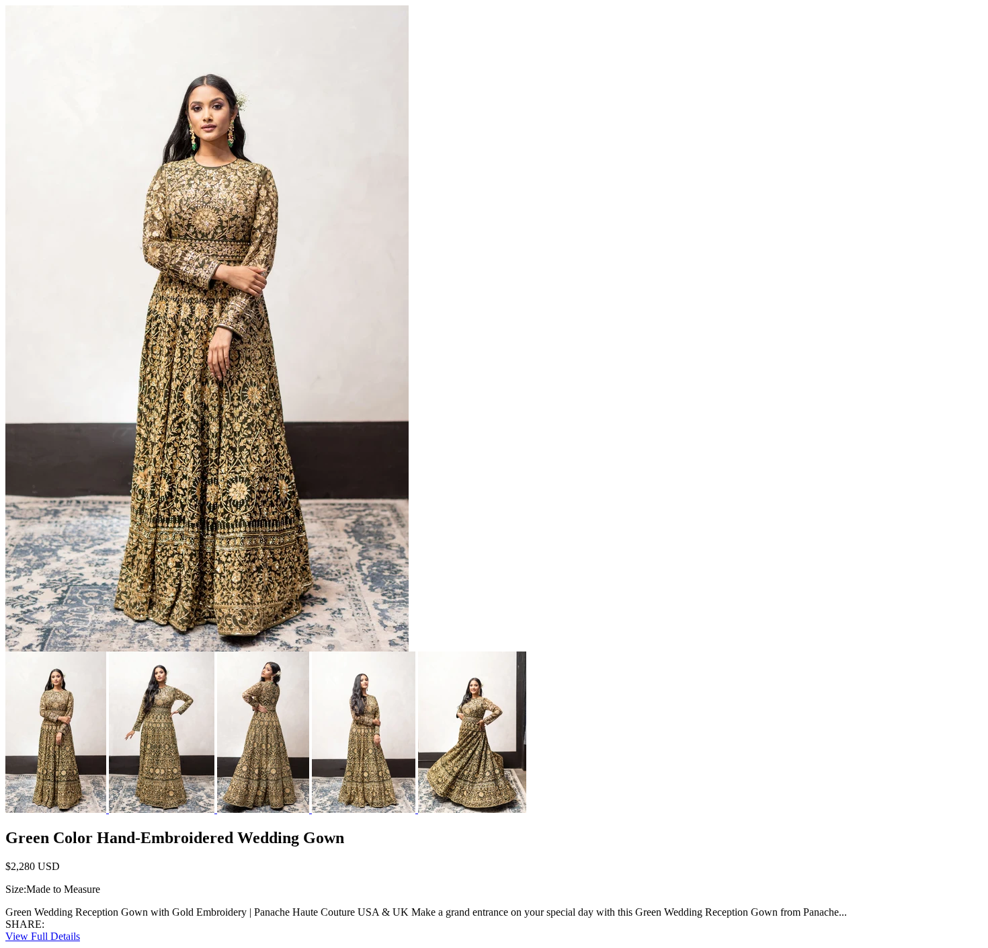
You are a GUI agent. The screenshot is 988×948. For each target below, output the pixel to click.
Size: (15, 889)
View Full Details (42, 936)
